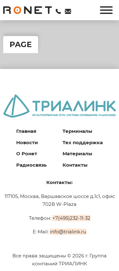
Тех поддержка (83, 142)
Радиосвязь (31, 165)
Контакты (75, 165)
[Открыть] (106, 10)
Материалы (77, 154)
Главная (26, 131)
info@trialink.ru (68, 232)
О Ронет (26, 154)
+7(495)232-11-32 (71, 218)
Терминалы (77, 131)
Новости (27, 142)
